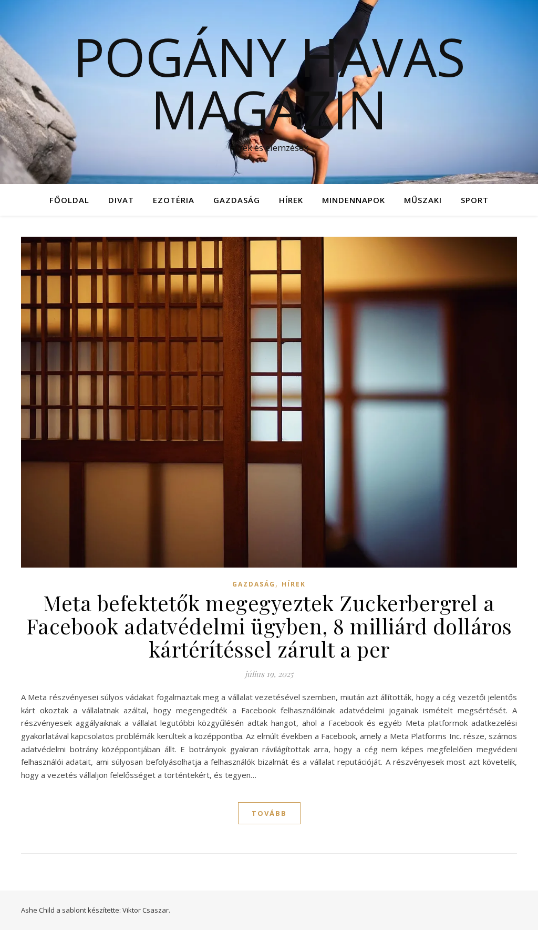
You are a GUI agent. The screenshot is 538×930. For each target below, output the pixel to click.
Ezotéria (173, 200)
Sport (475, 200)
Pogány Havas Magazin (269, 82)
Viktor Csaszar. (146, 910)
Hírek (291, 200)
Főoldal (69, 200)
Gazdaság (236, 200)
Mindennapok (353, 200)
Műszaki (423, 200)
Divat (121, 200)
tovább (269, 813)
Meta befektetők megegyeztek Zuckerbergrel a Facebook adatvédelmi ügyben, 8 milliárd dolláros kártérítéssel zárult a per (269, 626)
